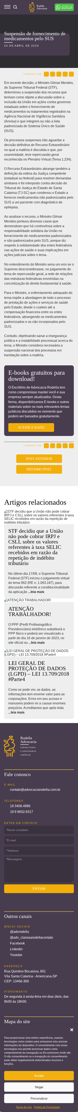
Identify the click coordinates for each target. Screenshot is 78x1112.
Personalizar (39, 1098)
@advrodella (19, 931)
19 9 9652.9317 (21, 812)
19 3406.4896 (20, 806)
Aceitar (39, 1075)
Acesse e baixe (31, 427)
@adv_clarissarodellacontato (31, 937)
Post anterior (39, 458)
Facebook (17, 943)
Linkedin (16, 949)
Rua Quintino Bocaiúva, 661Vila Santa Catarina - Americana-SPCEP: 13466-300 (30, 976)
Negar (39, 1087)
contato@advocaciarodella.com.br (35, 789)
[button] (72, 1030)
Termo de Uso (24, 1107)
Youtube (16, 955)
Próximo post (39, 469)
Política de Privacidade (47, 1107)
